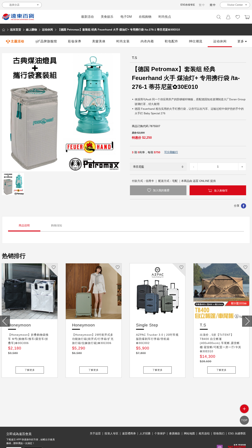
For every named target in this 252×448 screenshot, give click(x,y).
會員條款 (174, 433)
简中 (213, 5)
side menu (244, 408)
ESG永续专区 (188, 4)
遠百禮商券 (129, 433)
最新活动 (87, 16)
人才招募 (145, 433)
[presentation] (5, 321)
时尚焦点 (164, 16)
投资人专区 (111, 433)
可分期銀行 (171, 152)
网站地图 (189, 433)
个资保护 (159, 433)
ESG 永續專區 (237, 433)
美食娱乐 (107, 16)
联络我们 (218, 433)
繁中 (202, 5)
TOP (244, 420)
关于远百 (95, 433)
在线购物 (145, 16)
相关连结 (204, 433)
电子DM (126, 16)
